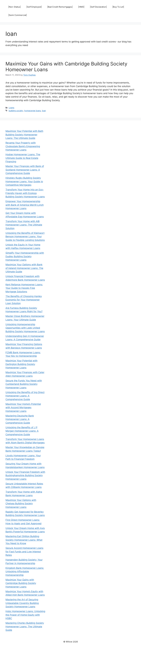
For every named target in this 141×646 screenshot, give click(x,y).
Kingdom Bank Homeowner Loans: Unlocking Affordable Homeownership (25, 571)
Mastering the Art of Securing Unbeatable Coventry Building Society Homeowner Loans (22, 603)
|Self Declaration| (98, 7)
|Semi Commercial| (17, 15)
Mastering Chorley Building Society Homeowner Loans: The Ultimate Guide (25, 626)
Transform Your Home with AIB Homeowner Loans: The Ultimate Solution (24, 225)
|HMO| (81, 7)
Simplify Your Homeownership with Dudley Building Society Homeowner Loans (25, 256)
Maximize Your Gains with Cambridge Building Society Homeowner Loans (21, 583)
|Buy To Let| (118, 7)
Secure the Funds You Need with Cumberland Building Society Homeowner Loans (24, 384)
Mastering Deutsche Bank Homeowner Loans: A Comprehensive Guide (20, 419)
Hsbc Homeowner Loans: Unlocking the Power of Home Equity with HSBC (25, 615)
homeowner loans (32, 110)
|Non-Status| (14, 7)
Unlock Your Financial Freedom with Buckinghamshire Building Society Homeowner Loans (25, 475)
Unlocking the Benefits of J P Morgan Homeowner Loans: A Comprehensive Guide (22, 431)
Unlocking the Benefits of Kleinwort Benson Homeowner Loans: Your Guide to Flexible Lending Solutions (25, 236)
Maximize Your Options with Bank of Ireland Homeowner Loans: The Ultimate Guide (24, 268)
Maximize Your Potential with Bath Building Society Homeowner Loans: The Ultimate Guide (24, 134)
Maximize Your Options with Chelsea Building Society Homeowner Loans (21, 503)
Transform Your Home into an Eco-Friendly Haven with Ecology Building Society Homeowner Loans (25, 193)
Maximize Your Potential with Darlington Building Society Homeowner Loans (21, 364)
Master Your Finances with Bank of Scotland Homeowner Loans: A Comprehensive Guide (25, 170)
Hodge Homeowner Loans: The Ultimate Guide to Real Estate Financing (23, 158)
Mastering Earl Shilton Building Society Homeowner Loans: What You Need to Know (24, 540)
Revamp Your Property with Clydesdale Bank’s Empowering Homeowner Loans (23, 146)
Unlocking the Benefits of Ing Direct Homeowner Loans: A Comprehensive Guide (25, 396)
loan (44, 110)
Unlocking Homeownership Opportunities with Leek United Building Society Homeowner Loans (25, 328)
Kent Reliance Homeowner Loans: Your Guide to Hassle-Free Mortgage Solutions (24, 288)
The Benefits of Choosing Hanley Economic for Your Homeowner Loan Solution (24, 300)
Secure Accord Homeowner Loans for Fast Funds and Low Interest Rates (24, 551)
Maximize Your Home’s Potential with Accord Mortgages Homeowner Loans (23, 407)
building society (16, 110)
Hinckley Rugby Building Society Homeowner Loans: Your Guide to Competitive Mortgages (24, 181)
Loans (11, 107)
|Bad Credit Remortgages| (60, 7)
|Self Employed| (34, 7)
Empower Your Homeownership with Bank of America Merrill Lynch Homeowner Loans (25, 205)
